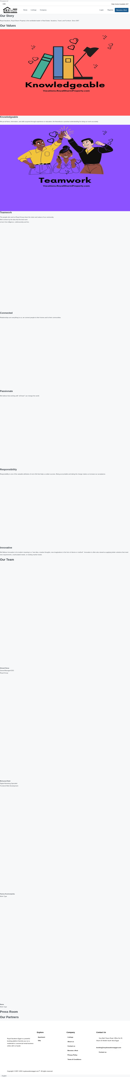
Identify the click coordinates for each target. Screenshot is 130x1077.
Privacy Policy (72, 1055)
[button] (5, 4)
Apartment (41, 1037)
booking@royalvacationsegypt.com (108, 1047)
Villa (39, 1040)
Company (43, 10)
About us (71, 1041)
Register (110, 10)
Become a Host (121, 10)
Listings (33, 10)
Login (102, 10)
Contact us (71, 1046)
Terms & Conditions (74, 1059)
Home (25, 10)
